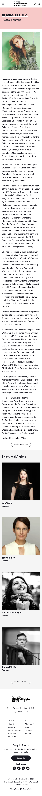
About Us (11, 724)
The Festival (29, 724)
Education (11, 727)
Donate (27, 721)
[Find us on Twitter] (19, 768)
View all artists (20, 681)
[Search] (38, 3)
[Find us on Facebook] (14, 768)
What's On (11, 721)
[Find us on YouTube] (28, 768)
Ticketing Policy (26, 789)
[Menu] (2, 3)
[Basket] (34, 3)
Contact (28, 733)
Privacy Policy (14, 789)
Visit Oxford (12, 733)
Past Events (12, 736)
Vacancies (28, 730)
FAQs (27, 727)
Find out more (20, 444)
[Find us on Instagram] (23, 768)
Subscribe (21, 758)
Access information (14, 730)
